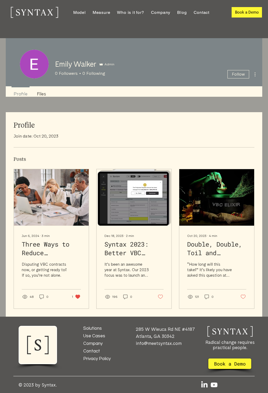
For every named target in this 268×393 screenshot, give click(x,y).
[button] (130, 12)
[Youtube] (214, 385)
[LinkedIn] (204, 385)
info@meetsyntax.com (159, 343)
